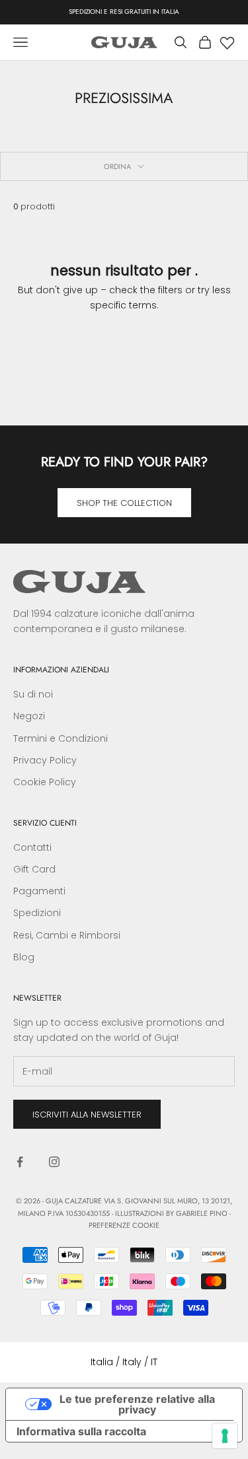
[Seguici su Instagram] (54, 1161)
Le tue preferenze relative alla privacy (137, 1404)
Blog (23, 957)
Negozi (29, 716)
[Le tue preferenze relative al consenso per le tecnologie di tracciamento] (224, 1435)
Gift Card (34, 869)
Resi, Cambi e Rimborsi (66, 935)
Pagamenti (39, 891)
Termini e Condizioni (60, 738)
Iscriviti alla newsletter (87, 1114)
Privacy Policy (45, 760)
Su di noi (33, 694)
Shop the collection (124, 503)
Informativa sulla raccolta (81, 1431)
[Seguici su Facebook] (19, 1161)
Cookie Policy (44, 782)
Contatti (32, 847)
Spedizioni (37, 912)
